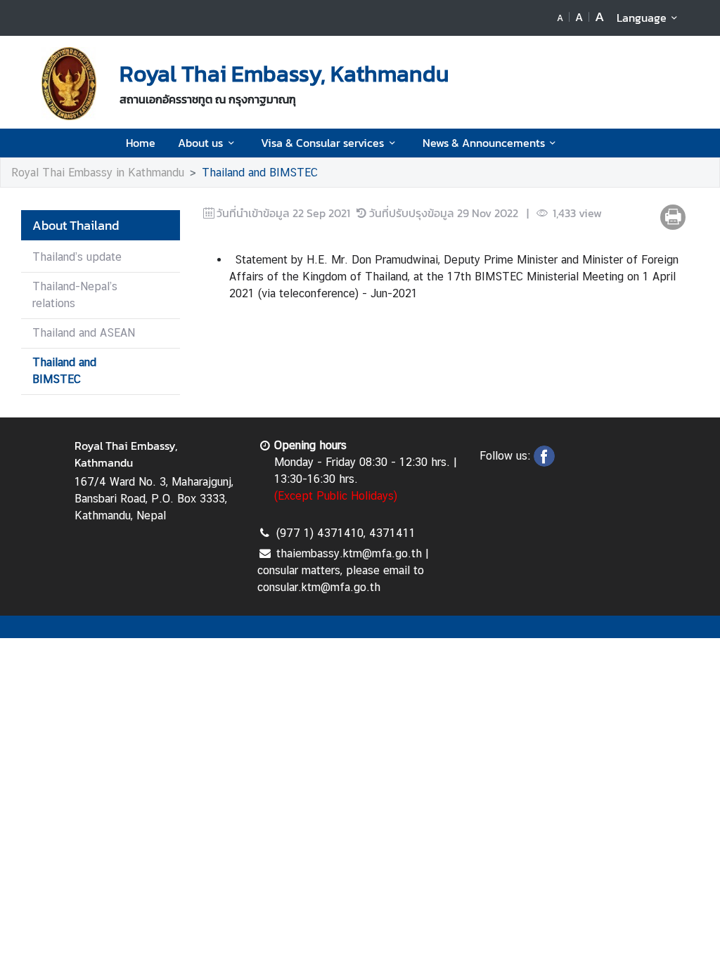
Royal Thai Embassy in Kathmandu (97, 172)
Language (642, 17)
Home (140, 142)
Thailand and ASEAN (83, 332)
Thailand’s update (77, 257)
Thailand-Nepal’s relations (74, 295)
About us (200, 142)
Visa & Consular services (322, 142)
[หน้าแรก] (68, 83)
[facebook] (544, 462)
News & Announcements (484, 142)
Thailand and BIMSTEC (260, 172)
